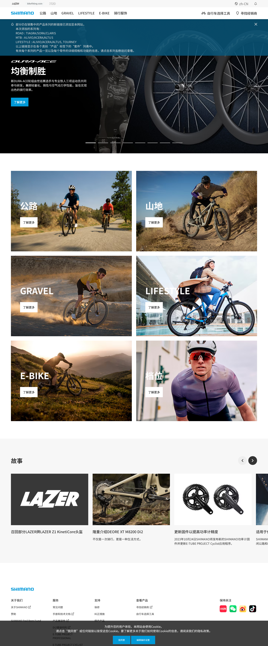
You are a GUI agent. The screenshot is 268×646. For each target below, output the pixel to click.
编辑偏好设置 (143, 639)
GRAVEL (67, 13)
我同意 (121, 639)
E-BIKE (104, 13)
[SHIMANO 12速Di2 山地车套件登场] (177, 143)
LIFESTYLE (86, 13)
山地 (54, 13)
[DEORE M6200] (128, 143)
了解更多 (20, 102)
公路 (43, 13)
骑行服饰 (120, 13)
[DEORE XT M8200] (115, 143)
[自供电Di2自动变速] (165, 143)
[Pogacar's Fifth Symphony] (103, 143)
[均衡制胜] (91, 143)
